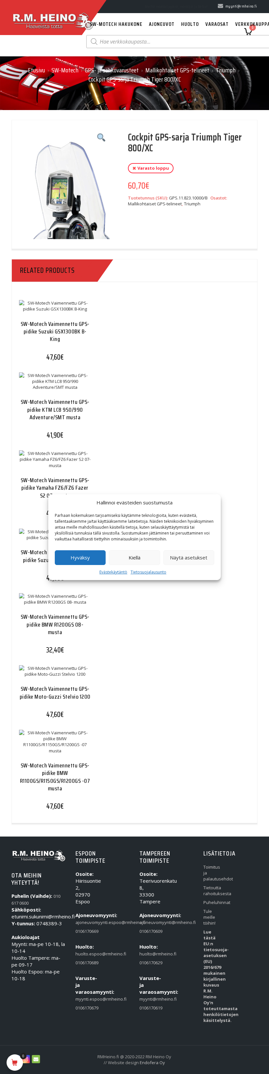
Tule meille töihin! (209, 917)
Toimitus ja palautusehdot (212, 873)
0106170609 (148, 931)
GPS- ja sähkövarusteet (112, 70)
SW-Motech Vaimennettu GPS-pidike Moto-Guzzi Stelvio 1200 (55, 692)
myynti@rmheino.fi (148, 999)
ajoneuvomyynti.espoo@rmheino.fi (84, 922)
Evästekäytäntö (113, 572)
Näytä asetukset (188, 557)
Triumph (226, 70)
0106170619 (148, 1008)
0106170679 (84, 1008)
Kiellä (134, 557)
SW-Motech (65, 70)
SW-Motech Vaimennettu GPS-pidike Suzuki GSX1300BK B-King (55, 331)
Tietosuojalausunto (148, 572)
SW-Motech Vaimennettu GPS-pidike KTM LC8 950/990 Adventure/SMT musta (55, 409)
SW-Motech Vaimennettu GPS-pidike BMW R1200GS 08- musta (55, 624)
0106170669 (84, 931)
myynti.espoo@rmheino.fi (84, 999)
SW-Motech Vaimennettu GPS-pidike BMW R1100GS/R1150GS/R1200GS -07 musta (55, 777)
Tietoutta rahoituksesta (212, 890)
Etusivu (36, 70)
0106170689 (84, 963)
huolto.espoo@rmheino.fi (84, 954)
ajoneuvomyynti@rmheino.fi (148, 922)
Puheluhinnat (212, 902)
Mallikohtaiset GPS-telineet (177, 70)
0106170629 (148, 963)
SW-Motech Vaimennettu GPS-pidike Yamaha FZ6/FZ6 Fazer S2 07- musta (55, 488)
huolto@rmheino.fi (148, 954)
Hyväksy (80, 557)
